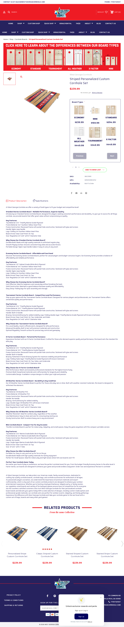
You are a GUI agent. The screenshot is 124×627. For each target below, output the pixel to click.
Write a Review (97, 92)
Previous (2, 544)
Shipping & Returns (13, 605)
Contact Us (110, 23)
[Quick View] (14, 544)
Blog (99, 23)
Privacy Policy (14, 595)
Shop (19, 23)
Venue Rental (65, 23)
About (88, 23)
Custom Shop (34, 23)
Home (10, 23)
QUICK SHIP (49, 23)
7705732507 (116, 2)
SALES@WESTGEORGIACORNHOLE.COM (105, 605)
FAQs (78, 23)
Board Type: (78, 102)
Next (122, 544)
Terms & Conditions (13, 600)
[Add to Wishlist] (19, 544)
